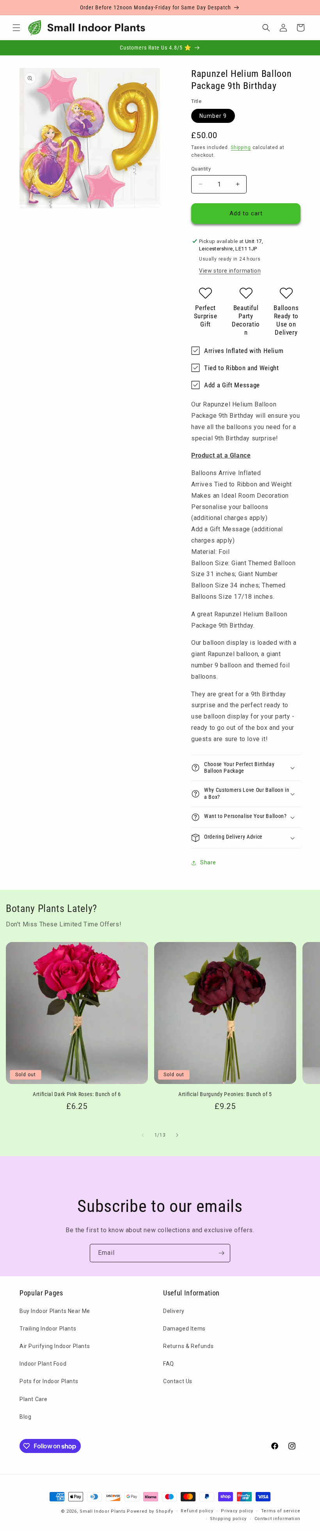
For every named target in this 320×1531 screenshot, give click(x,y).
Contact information (277, 1518)
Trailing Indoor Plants (48, 1328)
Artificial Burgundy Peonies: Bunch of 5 (225, 1094)
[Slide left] (142, 1135)
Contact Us (177, 1381)
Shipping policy (228, 1518)
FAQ (168, 1364)
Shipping (241, 147)
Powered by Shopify (150, 1511)
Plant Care (34, 1399)
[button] (16, 27)
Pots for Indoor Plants (49, 1381)
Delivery (174, 1311)
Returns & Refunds (188, 1346)
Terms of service (280, 1510)
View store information (230, 271)
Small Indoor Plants (102, 1511)
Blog (25, 1417)
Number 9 (213, 116)
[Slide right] (177, 1135)
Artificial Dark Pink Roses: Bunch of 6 (77, 1094)
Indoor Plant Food (43, 1364)
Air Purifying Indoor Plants (55, 1346)
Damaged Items (184, 1328)
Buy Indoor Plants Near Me (55, 1311)
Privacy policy (237, 1510)
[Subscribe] (221, 1253)
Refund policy (197, 1510)
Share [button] (208, 862)
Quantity (201, 169)
